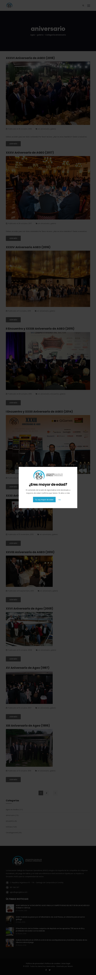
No (59, 499)
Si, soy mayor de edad (44, 499)
